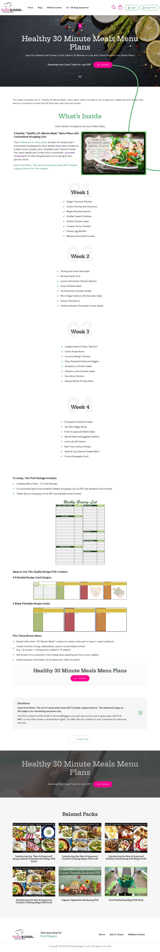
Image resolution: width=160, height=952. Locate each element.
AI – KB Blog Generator (77, 7)
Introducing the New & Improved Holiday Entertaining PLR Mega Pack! (126, 857)
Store (30, 7)
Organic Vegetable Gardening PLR (79, 900)
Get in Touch (116, 934)
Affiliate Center (54, 7)
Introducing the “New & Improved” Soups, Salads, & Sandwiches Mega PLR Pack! (34, 859)
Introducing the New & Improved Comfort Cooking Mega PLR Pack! (80, 857)
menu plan (61, 145)
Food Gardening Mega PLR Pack (126, 900)
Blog (40, 7)
